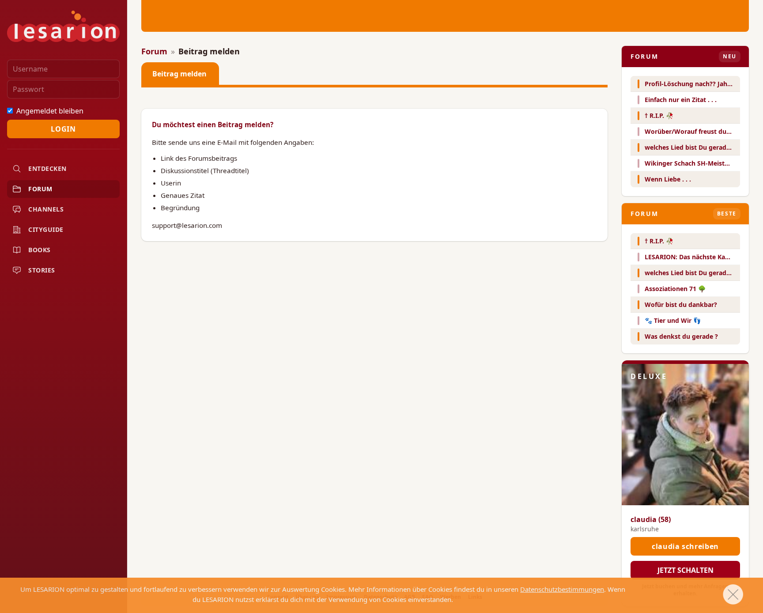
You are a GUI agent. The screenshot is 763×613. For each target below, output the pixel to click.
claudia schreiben (685, 546)
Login (63, 129)
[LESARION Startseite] (63, 26)
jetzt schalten (685, 570)
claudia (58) (651, 519)
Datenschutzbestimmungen (562, 589)
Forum (154, 51)
